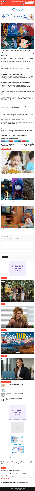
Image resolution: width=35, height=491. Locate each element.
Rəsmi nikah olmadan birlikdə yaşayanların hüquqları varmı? (12, 378)
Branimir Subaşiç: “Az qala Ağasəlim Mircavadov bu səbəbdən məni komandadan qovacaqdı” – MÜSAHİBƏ (16, 300)
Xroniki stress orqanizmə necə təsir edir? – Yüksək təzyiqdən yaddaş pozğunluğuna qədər (14, 476)
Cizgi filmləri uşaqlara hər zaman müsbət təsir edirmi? (10, 228)
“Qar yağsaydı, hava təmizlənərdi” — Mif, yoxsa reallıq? (27, 144)
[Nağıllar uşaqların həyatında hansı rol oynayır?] (17, 162)
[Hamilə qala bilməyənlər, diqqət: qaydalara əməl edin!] (3, 385)
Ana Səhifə (13, 489)
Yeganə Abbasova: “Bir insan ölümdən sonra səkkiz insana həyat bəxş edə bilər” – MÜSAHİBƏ (16, 326)
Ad (2, 249)
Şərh (2, 240)
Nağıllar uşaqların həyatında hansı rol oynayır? (9, 173)
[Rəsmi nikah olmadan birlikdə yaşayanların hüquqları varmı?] (17, 369)
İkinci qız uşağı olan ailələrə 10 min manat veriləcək (14, 393)
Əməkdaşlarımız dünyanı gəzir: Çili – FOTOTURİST (10, 352)
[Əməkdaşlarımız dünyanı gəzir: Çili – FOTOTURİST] (17, 343)
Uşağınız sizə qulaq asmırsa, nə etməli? (18, 1)
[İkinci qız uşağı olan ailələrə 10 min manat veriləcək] (3, 395)
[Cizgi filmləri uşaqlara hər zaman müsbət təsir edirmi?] (17, 217)
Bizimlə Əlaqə (22, 489)
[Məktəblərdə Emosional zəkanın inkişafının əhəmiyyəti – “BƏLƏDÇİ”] (3, 399)
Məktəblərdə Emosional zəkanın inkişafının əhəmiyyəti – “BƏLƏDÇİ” (17, 398)
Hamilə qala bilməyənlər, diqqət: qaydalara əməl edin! (15, 384)
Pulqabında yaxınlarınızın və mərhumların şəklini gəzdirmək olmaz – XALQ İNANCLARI (13, 473)
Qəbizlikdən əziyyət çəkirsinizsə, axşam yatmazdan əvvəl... (8, 144)
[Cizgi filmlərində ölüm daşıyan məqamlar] (17, 189)
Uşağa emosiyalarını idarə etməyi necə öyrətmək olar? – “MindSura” (11, 482)
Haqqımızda (18, 489)
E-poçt (3, 252)
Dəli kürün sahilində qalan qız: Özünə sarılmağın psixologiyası (10, 470)
